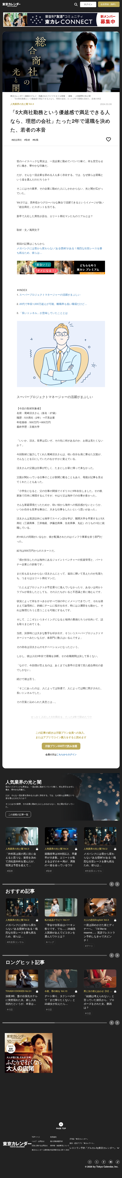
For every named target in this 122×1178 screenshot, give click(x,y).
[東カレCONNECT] (61, 19)
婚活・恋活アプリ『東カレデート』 (82, 1143)
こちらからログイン (67, 754)
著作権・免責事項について (59, 1145)
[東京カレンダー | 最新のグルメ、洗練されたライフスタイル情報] (11, 4)
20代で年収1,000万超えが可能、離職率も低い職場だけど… (53, 304)
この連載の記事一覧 (18, 814)
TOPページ (36, 1137)
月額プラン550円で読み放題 (61, 746)
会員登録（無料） (109, 4)
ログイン (88, 4)
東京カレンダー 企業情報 (41, 1150)
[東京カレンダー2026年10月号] (28, 1052)
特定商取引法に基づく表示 (59, 1150)
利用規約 (53, 1137)
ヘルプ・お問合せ (38, 1141)
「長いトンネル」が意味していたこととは (43, 313)
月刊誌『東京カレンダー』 (79, 1139)
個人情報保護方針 (56, 1141)
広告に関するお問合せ (40, 1145)
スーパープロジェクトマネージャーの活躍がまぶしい (49, 294)
